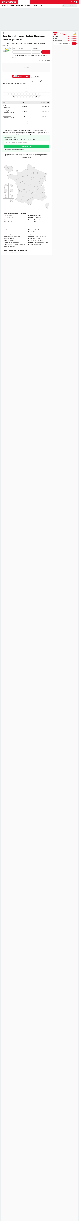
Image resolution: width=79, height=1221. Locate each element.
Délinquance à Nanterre (34, 230)
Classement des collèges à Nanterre (13, 236)
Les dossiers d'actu (59, 40)
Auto (57, 2)
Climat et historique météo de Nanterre (14, 244)
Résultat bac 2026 (9, 215)
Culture (41, 2)
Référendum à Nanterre (34, 244)
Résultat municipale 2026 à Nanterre (38, 242)
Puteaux (21, 55)
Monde (35, 5)
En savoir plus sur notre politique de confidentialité (14, 149)
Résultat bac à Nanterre (34, 215)
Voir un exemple (72, 36)
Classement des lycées (10, 219)
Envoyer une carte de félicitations (37, 224)
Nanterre (6, 230)
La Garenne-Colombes (41, 55)
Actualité (56, 36)
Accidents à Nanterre (9, 246)
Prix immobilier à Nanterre (35, 240)
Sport (33, 2)
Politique (4, 5)
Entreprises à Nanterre (34, 238)
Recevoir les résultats (23, 76)
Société (12, 5)
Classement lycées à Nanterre (36, 219)
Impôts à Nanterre (9, 240)
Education (28, 5)
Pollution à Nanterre (33, 232)
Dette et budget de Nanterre (11, 242)
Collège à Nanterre (9, 222)
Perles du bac (7, 224)
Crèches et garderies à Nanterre (12, 234)
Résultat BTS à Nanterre (34, 217)
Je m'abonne (25, 146)
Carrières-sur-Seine (29, 55)
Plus (63, 2)
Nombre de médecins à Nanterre (37, 236)
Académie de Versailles (24, 33)
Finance (50, 2)
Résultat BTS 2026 (9, 217)
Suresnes (14, 57)
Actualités (23, 2)
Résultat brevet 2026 (10, 33)
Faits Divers (19, 5)
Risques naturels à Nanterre (35, 234)
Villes (40, 5)
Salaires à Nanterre (9, 238)
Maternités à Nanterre (10, 232)
